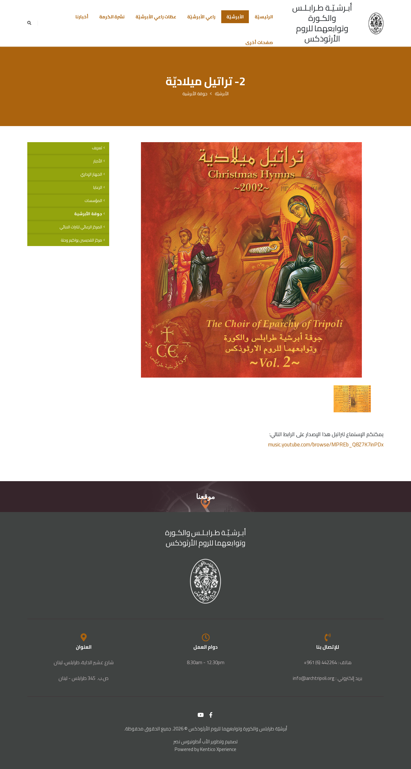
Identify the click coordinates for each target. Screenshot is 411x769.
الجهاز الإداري (91, 174)
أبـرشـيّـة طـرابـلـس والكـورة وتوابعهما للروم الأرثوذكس (322, 23)
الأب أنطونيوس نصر (191, 741)
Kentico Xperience (218, 749)
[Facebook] (210, 714)
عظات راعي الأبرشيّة (156, 17)
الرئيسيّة (264, 17)
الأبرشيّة (235, 17)
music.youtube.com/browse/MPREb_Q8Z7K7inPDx (326, 444)
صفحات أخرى (259, 42)
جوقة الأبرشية (194, 93)
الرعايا (97, 187)
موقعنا (205, 496)
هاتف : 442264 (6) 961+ (328, 662)
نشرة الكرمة (112, 17)
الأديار (97, 161)
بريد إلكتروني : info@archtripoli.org (327, 678)
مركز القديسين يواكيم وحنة (81, 240)
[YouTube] (200, 714)
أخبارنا (81, 17)
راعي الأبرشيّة (201, 17)
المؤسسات (93, 200)
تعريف (97, 147)
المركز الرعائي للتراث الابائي (81, 227)
